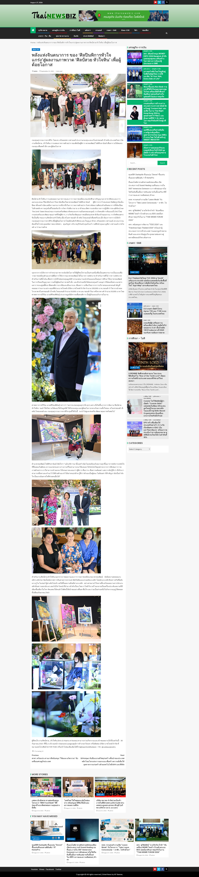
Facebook (50, 869)
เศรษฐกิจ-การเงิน (58, 30)
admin (36, 71)
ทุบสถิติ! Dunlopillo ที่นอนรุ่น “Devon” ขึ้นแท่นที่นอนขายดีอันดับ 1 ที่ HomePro (47, 847)
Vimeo (41, 869)
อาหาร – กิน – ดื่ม (44, 36)
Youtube (34, 869)
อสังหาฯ (88, 30)
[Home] (33, 30)
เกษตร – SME (111, 30)
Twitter (58, 869)
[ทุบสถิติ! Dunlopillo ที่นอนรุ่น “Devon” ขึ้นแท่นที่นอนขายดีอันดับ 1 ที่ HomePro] (47, 830)
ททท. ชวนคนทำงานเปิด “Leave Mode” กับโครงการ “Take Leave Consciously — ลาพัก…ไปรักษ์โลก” (148, 202)
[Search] (166, 33)
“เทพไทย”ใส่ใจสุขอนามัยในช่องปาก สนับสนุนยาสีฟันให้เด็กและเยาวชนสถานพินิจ (77, 802)
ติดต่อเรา (101, 36)
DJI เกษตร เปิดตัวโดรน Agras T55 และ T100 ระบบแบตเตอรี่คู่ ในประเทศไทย (155, 311)
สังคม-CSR (125, 30)
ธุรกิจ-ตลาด (42, 30)
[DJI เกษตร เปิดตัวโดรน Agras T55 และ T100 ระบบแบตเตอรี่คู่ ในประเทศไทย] (134, 310)
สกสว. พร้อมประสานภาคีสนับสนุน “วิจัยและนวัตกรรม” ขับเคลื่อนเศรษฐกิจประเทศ (55, 758)
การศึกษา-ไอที (75, 30)
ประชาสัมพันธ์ (88, 36)
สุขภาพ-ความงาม (62, 36)
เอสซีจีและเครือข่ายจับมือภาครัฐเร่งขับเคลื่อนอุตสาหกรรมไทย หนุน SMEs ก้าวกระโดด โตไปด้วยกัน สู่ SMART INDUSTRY (155, 135)
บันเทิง (76, 36)
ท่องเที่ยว (145, 30)
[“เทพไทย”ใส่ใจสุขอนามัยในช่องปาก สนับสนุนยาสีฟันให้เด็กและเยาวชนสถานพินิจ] (78, 787)
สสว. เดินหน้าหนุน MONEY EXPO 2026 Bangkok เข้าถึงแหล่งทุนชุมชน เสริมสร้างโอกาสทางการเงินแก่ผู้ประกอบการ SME (155, 59)
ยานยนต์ (99, 30)
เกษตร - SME (134, 272)
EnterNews (106, 874)
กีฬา (135, 30)
